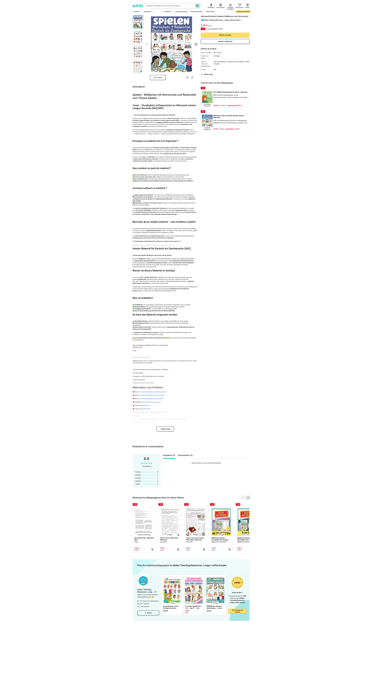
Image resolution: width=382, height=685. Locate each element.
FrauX (136, 542)
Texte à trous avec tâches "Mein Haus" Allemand (195, 539)
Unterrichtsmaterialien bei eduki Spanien (150, 398)
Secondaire (147, 11)
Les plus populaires (181, 11)
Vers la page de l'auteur (237, 611)
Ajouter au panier (225, 35)
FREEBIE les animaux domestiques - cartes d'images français (214, 607)
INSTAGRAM (146, 409)
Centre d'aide (210, 11)
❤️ (133, 392)
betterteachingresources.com (152, 402)
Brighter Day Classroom (219, 542)
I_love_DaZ (163, 542)
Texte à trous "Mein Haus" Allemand (169, 539)
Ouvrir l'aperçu (157, 77)
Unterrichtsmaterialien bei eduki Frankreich (151, 395)
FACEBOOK (146, 405)
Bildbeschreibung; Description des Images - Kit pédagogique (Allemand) (246, 539)
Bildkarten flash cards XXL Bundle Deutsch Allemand (228, 117)
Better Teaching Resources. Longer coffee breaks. (222, 20)
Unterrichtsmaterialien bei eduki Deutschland (152, 392)
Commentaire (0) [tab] (185, 455)
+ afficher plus (165, 429)
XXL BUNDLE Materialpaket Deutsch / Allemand (230, 92)
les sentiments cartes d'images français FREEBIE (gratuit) (170, 607)
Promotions (167, 11)
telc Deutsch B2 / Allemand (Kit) (144, 539)
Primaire (136, 11)
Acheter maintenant (225, 41)
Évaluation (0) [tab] (169, 455)
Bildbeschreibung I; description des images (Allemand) (220, 539)
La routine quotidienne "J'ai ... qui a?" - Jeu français (193, 607)
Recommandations (197, 11)
